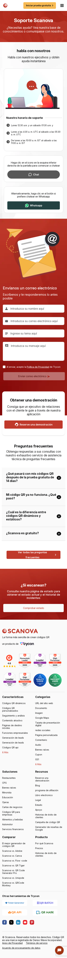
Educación (7, 797)
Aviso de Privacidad (12, 943)
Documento (41, 708)
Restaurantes (9, 778)
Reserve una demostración (36, 424)
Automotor (7, 824)
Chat (36, 174)
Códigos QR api (10, 747)
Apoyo (38, 809)
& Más (5, 752)
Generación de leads (13, 737)
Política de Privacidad (38, 367)
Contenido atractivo (12, 720)
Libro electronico (44, 795)
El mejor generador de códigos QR (13, 844)
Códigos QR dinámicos (14, 703)
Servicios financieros (13, 829)
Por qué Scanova (44, 843)
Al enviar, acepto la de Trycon (33, 367)
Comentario (41, 740)
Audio (38, 744)
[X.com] (11, 922)
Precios (39, 848)
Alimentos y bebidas (12, 819)
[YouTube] (25, 922)
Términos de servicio (37, 943)
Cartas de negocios (12, 807)
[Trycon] (27, 643)
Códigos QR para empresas (11, 813)
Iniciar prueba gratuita (38, 5)
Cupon (38, 754)
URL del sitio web (44, 703)
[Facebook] (4, 922)
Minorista (6, 792)
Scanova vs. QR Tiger (13, 865)
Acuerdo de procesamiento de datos (21, 948)
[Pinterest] (32, 922)
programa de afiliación (46, 790)
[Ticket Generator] (14, 902)
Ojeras (5, 802)
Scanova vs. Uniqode (13, 878)
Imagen (39, 713)
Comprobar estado (33, 608)
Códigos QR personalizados (10, 709)
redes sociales (42, 730)
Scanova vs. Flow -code (14, 860)
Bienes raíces (42, 749)
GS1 (37, 759)
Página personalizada (46, 735)
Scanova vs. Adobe (12, 851)
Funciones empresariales (15, 733)
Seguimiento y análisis (13, 715)
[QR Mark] (45, 912)
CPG (4, 782)
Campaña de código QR (47, 822)
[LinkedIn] (18, 922)
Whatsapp (36, 205)
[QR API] (14, 912)
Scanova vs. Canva (12, 855)
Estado (38, 805)
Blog (37, 785)
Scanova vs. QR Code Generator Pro (13, 871)
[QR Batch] (45, 902)
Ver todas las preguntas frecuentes (32, 555)
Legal (38, 800)
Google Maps (42, 717)
